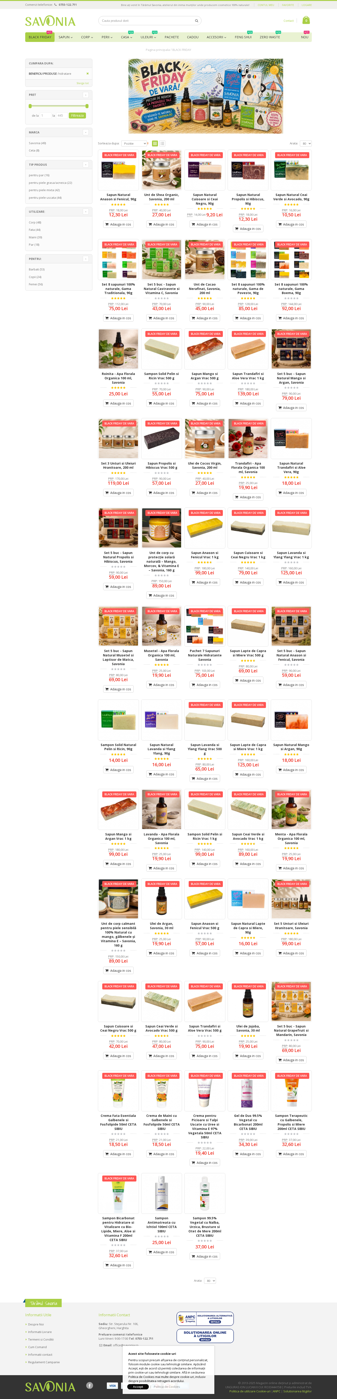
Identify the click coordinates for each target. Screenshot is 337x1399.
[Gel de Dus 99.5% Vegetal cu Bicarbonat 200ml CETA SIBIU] (248, 1090)
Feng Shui (243, 35)
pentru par (36, 175)
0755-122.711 (68, 5)
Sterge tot (83, 83)
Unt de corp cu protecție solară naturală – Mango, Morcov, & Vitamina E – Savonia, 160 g (161, 561)
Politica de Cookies (167, 1387)
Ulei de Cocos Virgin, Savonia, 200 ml (204, 465)
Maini (32, 237)
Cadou (193, 37)
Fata (32, 230)
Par (31, 244)
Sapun (64, 37)
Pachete (172, 37)
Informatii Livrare (40, 1332)
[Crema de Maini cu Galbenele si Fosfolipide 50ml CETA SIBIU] (161, 1090)
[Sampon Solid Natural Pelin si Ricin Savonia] (118, 720)
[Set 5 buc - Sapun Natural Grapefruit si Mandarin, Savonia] (291, 1001)
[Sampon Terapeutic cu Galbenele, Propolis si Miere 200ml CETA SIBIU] (291, 1090)
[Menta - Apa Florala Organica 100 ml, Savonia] (291, 809)
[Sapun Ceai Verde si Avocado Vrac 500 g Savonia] (161, 1001)
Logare (307, 5)
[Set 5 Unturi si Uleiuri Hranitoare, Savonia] (291, 899)
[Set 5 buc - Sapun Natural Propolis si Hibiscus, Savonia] (118, 528)
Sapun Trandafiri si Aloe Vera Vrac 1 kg (248, 376)
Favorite (288, 5)
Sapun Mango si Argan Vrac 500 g (205, 376)
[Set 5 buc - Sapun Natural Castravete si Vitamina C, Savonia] (161, 259)
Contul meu (266, 5)
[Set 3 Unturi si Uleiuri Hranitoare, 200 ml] (118, 438)
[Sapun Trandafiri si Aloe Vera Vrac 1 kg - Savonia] (248, 349)
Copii (32, 277)
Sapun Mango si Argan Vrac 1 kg (118, 836)
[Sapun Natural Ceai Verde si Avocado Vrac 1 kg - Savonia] (248, 809)
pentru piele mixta (41, 190)
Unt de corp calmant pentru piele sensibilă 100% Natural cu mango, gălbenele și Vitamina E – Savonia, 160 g (118, 934)
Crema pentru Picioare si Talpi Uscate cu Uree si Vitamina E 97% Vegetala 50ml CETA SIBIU (204, 1126)
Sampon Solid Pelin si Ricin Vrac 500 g (161, 376)
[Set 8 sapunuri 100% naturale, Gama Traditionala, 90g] (118, 259)
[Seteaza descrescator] (148, 143)
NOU (305, 35)
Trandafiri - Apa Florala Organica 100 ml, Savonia (248, 467)
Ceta (32, 150)
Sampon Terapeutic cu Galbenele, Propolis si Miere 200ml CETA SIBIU (291, 1122)
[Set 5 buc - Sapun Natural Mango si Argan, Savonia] (291, 349)
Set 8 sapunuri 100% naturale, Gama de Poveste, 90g (248, 288)
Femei (33, 284)
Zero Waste (270, 35)
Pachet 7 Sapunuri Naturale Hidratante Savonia (205, 655)
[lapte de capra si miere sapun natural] (248, 720)
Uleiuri (149, 35)
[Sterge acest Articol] (86, 73)
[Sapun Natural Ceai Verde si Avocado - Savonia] (291, 170)
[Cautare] (196, 20)
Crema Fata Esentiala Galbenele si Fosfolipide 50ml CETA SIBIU (118, 1122)
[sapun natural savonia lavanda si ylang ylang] (291, 528)
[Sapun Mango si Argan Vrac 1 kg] (118, 809)
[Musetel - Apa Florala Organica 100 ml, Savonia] (161, 626)
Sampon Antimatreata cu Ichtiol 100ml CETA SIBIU (161, 1224)
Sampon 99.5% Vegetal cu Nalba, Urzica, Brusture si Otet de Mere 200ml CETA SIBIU (204, 1227)
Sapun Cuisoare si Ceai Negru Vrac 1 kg (248, 555)
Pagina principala (158, 50)
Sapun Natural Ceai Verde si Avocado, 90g (291, 197)
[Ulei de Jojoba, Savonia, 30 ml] (248, 1001)
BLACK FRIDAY (40, 35)
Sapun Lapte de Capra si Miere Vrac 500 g (248, 653)
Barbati (34, 269)
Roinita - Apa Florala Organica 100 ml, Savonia (118, 378)
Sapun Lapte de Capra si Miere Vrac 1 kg (248, 747)
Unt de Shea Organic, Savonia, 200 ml (161, 197)
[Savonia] (50, 20)
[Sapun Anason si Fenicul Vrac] (204, 528)
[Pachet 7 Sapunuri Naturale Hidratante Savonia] (204, 626)
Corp (85, 37)
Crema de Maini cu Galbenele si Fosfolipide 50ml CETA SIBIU (162, 1122)
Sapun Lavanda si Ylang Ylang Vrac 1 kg (291, 555)
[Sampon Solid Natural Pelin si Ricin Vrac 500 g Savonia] (161, 349)
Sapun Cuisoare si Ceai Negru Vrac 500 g (118, 1028)
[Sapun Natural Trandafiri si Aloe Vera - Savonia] (291, 438)
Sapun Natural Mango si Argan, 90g (291, 747)
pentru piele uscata (42, 198)
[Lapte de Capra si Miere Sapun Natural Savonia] (248, 626)
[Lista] (162, 144)
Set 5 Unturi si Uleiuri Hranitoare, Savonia (291, 925)
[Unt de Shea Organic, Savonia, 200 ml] (161, 170)
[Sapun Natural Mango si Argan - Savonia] (291, 720)
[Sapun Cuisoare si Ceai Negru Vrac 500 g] (118, 1001)
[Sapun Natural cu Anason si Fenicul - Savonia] (118, 170)
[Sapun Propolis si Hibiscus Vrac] (161, 438)
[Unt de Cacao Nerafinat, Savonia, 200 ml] (204, 259)
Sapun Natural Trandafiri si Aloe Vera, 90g (291, 467)
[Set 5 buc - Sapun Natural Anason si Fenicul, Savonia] (291, 626)
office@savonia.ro (125, 1345)
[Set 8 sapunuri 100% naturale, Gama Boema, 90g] (291, 259)
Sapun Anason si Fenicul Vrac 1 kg (205, 555)
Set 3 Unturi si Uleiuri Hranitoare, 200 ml (118, 465)
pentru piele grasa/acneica (47, 183)
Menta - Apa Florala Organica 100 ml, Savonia (291, 838)
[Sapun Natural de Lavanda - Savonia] (161, 720)
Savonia (34, 143)
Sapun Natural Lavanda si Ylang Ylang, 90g (161, 749)
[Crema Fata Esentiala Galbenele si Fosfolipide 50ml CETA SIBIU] (118, 1090)
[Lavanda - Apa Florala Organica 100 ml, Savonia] (161, 809)
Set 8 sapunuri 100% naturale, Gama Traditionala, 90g (118, 288)
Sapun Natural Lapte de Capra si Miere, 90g (248, 927)
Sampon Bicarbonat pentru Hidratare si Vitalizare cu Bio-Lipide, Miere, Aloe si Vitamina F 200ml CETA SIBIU (118, 1229)
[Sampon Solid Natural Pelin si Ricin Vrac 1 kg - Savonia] (204, 809)
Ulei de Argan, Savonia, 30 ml (161, 925)
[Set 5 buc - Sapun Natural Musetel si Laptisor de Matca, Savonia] (118, 626)
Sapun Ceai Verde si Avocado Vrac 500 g (161, 1028)
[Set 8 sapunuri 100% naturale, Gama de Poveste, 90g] (248, 259)
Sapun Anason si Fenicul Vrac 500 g (204, 925)
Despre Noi (36, 1324)
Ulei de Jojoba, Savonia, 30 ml (248, 1028)
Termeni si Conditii (41, 1339)
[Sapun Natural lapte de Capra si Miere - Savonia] (248, 899)
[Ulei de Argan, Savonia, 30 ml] (161, 899)
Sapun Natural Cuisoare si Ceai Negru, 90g (205, 199)
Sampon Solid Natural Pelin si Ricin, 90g (118, 747)
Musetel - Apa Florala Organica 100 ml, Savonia (161, 655)
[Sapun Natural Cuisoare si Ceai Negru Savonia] (204, 170)
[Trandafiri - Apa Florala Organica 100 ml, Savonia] (248, 438)
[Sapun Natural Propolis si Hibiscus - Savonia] (248, 170)
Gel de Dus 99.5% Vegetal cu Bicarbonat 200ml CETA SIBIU (248, 1122)
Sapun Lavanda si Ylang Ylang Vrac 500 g (205, 749)
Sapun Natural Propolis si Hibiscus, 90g (248, 199)
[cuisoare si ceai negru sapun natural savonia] (248, 528)
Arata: (294, 143)
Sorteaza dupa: (108, 143)
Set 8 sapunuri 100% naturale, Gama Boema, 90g (291, 288)
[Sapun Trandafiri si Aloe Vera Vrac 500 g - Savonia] (204, 1001)
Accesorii (215, 37)
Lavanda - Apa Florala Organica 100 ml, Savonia (161, 838)
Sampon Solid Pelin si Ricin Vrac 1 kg (205, 836)
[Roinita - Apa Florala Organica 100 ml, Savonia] (118, 349)
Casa (127, 35)
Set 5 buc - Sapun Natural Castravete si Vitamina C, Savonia (162, 288)
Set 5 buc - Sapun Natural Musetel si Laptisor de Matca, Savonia (118, 657)
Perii (105, 37)
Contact (289, 21)
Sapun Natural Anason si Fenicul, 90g (118, 197)
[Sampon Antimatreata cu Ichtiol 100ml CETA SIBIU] (161, 1193)
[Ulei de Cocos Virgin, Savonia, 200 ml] (204, 438)
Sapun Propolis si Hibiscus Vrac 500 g (161, 465)
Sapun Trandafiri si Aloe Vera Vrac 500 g (205, 1028)
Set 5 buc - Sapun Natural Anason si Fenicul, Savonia (291, 655)
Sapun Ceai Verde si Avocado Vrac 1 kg (248, 836)
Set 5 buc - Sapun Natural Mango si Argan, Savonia (291, 378)
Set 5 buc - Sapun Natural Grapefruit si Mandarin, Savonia (291, 1030)
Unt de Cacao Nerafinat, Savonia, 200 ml (205, 288)
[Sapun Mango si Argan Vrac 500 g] (204, 349)
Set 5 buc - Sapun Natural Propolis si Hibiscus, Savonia (118, 557)
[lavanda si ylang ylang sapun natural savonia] (204, 720)
